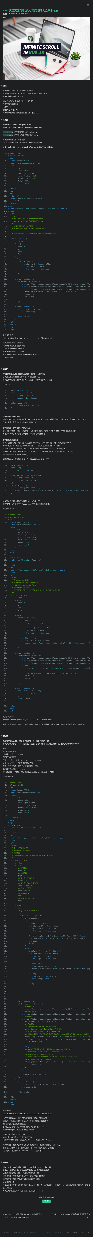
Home (48, 1232)
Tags (67, 1232)
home (5, 14)
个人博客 (14, 1232)
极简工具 (32, 1232)
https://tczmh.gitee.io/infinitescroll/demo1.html (27, 338)
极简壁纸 (20, 1232)
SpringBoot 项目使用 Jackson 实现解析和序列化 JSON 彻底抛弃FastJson (23, 1215)
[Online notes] (82, 1232)
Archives (58, 1232)
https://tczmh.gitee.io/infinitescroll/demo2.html (27, 720)
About (76, 1232)
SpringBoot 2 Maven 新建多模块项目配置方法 (70, 1215)
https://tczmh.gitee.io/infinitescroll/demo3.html (27, 1113)
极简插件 (26, 1232)
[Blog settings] (88, 1232)
